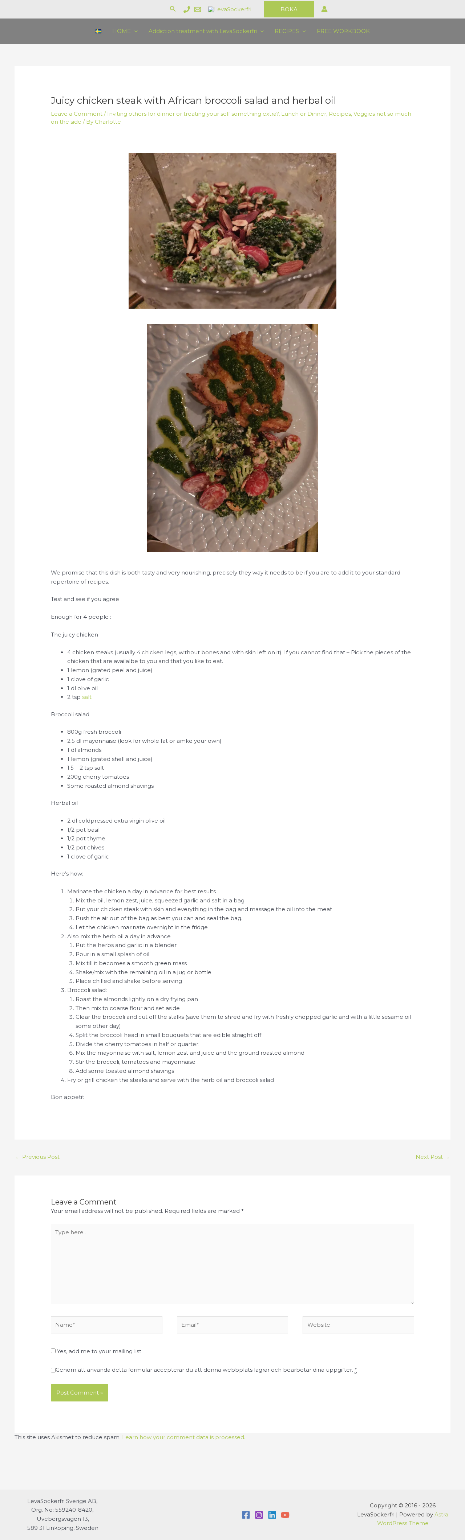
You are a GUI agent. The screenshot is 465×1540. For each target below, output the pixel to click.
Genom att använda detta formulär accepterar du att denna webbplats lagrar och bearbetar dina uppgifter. (206, 1369)
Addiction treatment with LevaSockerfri (203, 31)
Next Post (433, 1156)
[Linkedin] (272, 1515)
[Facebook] (246, 1515)
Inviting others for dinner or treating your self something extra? (193, 113)
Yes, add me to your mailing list (98, 1351)
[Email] (197, 9)
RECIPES (287, 31)
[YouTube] (285, 1515)
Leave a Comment (76, 113)
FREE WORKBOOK (343, 31)
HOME (121, 31)
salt (87, 696)
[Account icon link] (324, 9)
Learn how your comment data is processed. (183, 1437)
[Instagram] (259, 1515)
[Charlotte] (186, 9)
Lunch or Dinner (303, 113)
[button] (173, 9)
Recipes (340, 113)
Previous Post (37, 1156)
